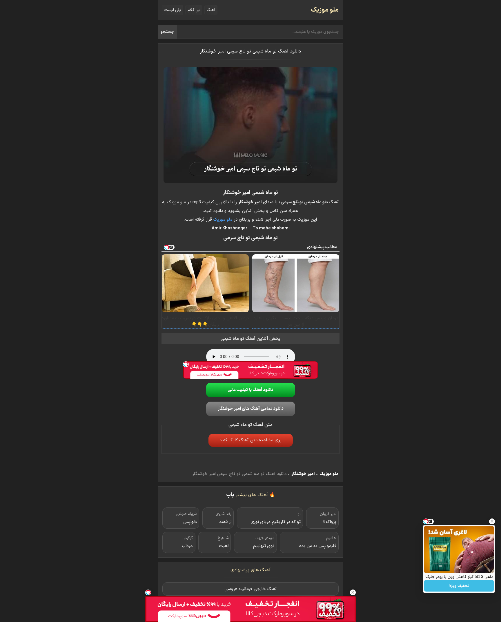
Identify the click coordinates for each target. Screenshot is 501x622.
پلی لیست (172, 10)
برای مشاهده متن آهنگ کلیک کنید (250, 440)
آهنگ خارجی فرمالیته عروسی (250, 589)
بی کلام (194, 10)
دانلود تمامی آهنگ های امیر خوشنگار (251, 408)
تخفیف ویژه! (459, 586)
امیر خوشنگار (303, 474)
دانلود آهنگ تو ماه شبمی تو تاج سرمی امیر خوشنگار (250, 51)
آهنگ (211, 10)
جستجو (167, 31)
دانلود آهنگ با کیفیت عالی (250, 390)
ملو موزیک (325, 10)
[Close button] (492, 521)
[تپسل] (186, 364)
